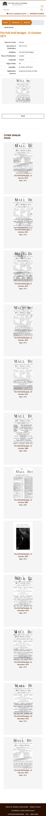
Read (23, 116)
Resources (15, 23)
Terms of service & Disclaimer (16, 807)
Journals (27, 23)
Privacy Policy (35, 807)
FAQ (27, 814)
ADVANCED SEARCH (37, 14)
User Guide (34, 814)
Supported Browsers (16, 814)
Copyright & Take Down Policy (23, 811)
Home (5, 23)
